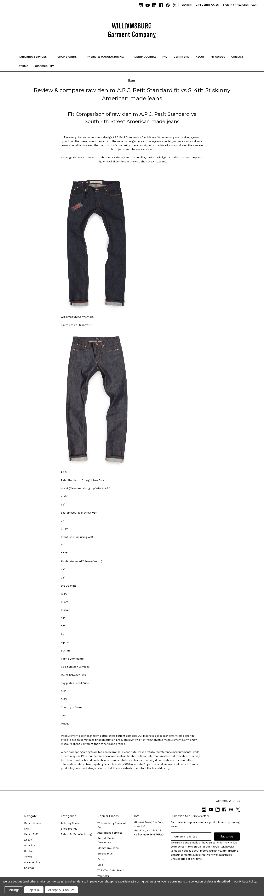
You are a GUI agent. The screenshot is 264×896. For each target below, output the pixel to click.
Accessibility (44, 66)
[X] (175, 5)
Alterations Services (110, 832)
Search (187, 4)
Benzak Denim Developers (106, 840)
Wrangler (103, 876)
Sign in (227, 4)
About (200, 56)
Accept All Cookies (61, 890)
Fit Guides (217, 56)
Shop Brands (67, 56)
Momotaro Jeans (108, 848)
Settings (14, 890)
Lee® (100, 864)
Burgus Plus (105, 853)
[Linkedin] (154, 5)
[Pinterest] (168, 5)
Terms (23, 66)
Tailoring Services (33, 56)
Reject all (33, 890)
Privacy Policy (247, 881)
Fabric (101, 859)
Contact (237, 56)
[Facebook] (161, 5)
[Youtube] (148, 5)
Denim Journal (145, 56)
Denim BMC (182, 56)
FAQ (164, 56)
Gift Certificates (207, 4)
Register (243, 4)
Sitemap (29, 868)
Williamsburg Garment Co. (111, 825)
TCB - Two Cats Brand (110, 870)
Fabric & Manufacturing (105, 56)
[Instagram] (141, 5)
